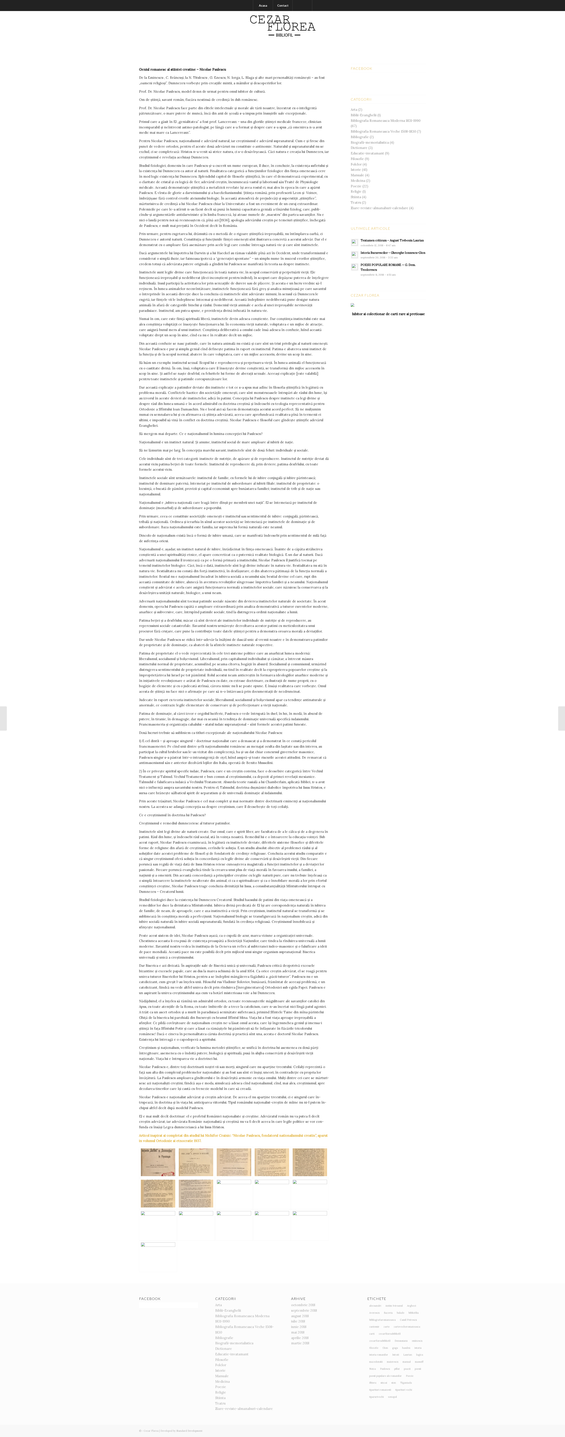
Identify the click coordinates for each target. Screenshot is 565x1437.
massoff (419, 1361)
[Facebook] (416, 32)
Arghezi (411, 1305)
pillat (397, 1368)
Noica (372, 1368)
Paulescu (385, 1368)
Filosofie (357, 159)
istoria (418, 1347)
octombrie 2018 (303, 1305)
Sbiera (372, 1382)
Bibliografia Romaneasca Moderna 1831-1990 (385, 120)
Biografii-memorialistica (370, 142)
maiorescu (392, 1361)
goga (395, 1347)
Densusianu (401, 1340)
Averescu (374, 1312)
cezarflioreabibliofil (390, 1333)
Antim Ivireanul (394, 1305)
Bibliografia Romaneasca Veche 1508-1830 (383, 131)
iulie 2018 (298, 1321)
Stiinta (356, 197)
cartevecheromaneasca (407, 1326)
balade (400, 1312)
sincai (383, 1382)
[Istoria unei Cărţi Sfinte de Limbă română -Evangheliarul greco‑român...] (3, 718)
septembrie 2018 (304, 1310)
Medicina (358, 181)
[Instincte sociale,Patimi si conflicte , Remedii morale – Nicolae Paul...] (561, 718)
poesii (418, 1368)
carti (372, 1333)
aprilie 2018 (300, 1338)
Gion (385, 1347)
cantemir (374, 1326)
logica (419, 1354)
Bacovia (388, 1312)
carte (387, 1326)
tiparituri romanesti (380, 1389)
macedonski (376, 1361)
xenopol (392, 1396)
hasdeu (406, 1347)
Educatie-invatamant (367, 153)
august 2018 (300, 1316)
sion (393, 1382)
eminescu (417, 1340)
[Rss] (422, 32)
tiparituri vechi (403, 1389)
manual (407, 1361)
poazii (407, 1368)
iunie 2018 (298, 1327)
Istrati (395, 1354)
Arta (354, 109)
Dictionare (359, 148)
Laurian (407, 1354)
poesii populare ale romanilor (385, 1375)
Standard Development (189, 1430)
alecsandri (375, 1305)
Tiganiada (406, 1382)
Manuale (357, 175)
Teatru (356, 202)
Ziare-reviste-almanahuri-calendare (379, 208)
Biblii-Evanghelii (364, 115)
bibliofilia (414, 1312)
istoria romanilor (378, 1354)
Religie (356, 191)
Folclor (356, 164)
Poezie (356, 186)
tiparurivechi (376, 1396)
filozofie (373, 1347)
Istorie (356, 169)
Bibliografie (360, 137)
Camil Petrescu (408, 1319)
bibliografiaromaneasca (382, 1319)
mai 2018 (297, 1332)
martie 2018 (300, 1343)
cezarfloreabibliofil (379, 1340)
